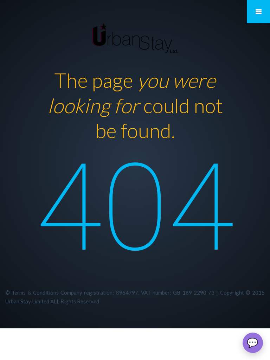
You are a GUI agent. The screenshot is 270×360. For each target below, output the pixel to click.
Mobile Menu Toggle (258, 11)
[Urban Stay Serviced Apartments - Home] (135, 36)
